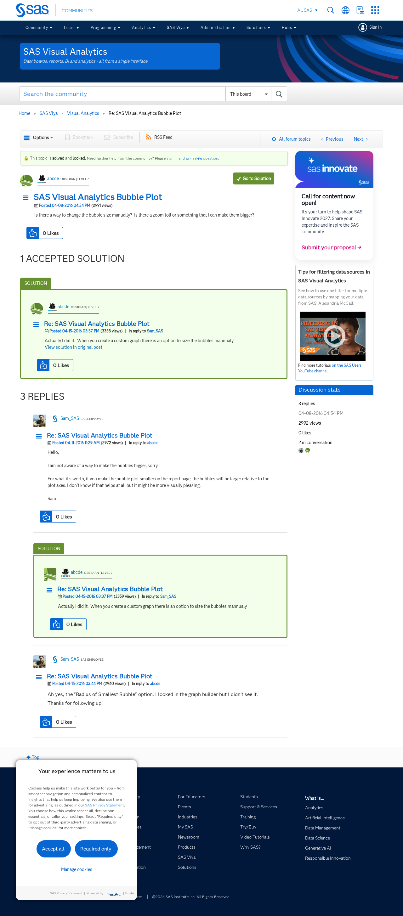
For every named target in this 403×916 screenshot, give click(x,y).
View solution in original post (73, 347)
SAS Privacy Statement (104, 805)
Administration (216, 27)
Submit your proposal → (331, 247)
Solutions (256, 27)
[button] (27, 198)
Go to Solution (257, 178)
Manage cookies (76, 869)
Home (24, 113)
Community (37, 27)
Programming (103, 27)
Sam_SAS (155, 331)
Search (331, 10)
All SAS (304, 10)
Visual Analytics (83, 113)
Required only (95, 849)
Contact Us (360, 10)
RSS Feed (163, 137)
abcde (53, 178)
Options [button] (41, 137)
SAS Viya (176, 27)
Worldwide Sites (345, 10)
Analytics (141, 27)
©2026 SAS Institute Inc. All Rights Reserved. (191, 896)
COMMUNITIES (77, 11)
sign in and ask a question (192, 158)
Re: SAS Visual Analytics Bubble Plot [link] (145, 113)
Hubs (287, 27)
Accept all (53, 849)
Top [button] (35, 757)
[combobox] (153, 93)
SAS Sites (375, 10)
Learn (69, 27)
